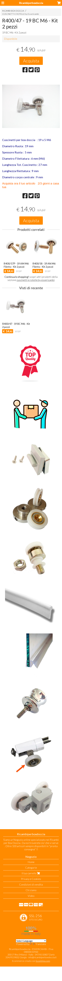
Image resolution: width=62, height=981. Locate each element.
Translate (40, 944)
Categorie (31, 867)
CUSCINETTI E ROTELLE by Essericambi (20, 14)
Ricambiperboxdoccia (31, 2)
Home (31, 862)
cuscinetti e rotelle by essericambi (36, 280)
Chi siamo (31, 890)
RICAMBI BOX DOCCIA (13, 11)
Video (31, 895)
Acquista (31, 60)
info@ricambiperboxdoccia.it (42, 957)
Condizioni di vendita (31, 884)
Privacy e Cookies (31, 878)
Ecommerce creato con (31, 960)
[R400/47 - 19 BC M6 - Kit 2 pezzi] (31, 113)
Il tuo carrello (29, 873)
